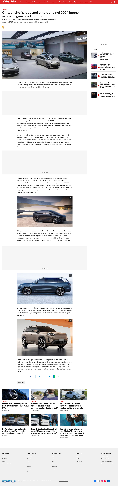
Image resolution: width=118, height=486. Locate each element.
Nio (68, 367)
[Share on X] (21, 376)
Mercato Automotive (106, 461)
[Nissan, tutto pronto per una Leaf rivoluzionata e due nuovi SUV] (15, 394)
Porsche (54, 469)
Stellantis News (31, 453)
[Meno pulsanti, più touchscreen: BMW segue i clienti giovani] (94, 95)
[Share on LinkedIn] (40, 376)
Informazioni (5, 453)
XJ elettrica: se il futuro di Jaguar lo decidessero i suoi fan (107, 76)
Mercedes (54, 466)
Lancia (28, 464)
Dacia (53, 458)
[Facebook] (95, 481)
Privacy (4, 461)
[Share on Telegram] (49, 376)
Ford (53, 461)
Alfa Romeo (30, 456)
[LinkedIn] (108, 481)
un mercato (21, 87)
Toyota (78, 464)
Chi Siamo (4, 456)
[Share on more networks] (68, 376)
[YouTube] (105, 481)
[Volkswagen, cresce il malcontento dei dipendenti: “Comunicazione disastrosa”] (94, 55)
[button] (112, 2)
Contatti (4, 458)
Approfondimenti (106, 453)
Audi (77, 456)
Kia (52, 464)
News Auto (5, 9)
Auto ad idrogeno (105, 458)
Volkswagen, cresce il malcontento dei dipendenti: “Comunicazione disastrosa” (107, 56)
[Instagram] (101, 481)
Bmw (53, 456)
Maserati (29, 469)
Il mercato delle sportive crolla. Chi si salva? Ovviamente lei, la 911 (108, 85)
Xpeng (59, 367)
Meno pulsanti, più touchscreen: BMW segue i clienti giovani (107, 94)
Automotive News (56, 453)
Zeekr (63, 367)
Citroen (29, 458)
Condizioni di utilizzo (7, 464)
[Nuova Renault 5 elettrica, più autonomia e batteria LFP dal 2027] (94, 66)
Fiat (28, 461)
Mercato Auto (21, 382)
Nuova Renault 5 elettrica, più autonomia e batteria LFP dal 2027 (107, 67)
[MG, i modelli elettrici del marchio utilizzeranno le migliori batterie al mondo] (73, 394)
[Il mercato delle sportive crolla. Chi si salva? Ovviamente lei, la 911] (94, 85)
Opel (28, 471)
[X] (98, 481)
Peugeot (29, 466)
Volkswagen (79, 461)
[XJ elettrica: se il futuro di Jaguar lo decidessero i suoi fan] (94, 76)
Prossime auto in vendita (107, 464)
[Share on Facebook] (30, 376)
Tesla (77, 458)
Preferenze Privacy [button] (63, 481)
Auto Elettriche (105, 456)
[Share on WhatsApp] (58, 376)
